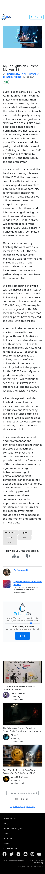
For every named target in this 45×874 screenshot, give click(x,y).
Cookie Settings (10, 848)
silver (10, 537)
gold (25, 532)
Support (7, 843)
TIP (24, 636)
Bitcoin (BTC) (10, 532)
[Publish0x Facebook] (5, 854)
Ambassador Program (13, 828)
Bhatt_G (14, 735)
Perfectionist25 (13, 73)
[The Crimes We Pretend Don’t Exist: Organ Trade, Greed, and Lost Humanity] (22, 714)
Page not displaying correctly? (22, 806)
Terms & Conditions (33, 860)
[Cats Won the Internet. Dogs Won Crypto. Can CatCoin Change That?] (22, 756)
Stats (6, 833)
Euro (10, 542)
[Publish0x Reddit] (26, 854)
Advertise (8, 838)
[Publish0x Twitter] (12, 854)
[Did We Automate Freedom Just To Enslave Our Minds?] (22, 672)
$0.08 (6, 82)
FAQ (6, 823)
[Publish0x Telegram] (19, 854)
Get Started (36, 17)
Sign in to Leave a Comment (23, 793)
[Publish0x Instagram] (32, 854)
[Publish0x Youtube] (40, 854)
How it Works (10, 818)
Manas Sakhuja (18, 693)
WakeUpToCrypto (19, 777)
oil (24, 537)
